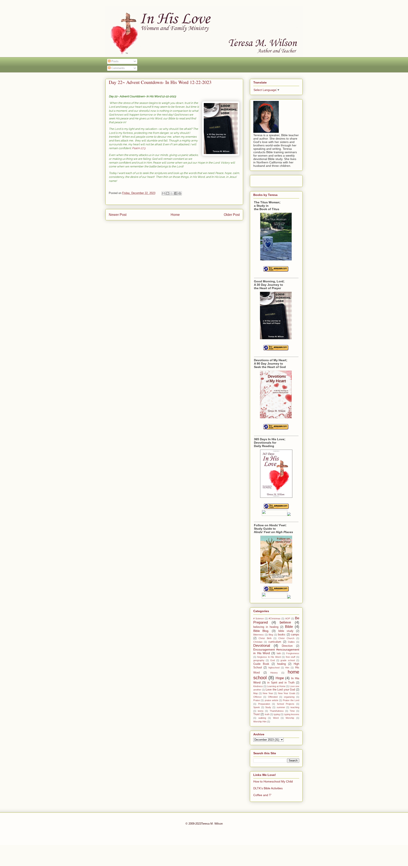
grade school (287, 660)
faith (279, 653)
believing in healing (265, 626)
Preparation (264, 704)
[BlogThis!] (168, 193)
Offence (257, 697)
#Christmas (274, 618)
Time (292, 711)
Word (276, 718)
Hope (280, 678)
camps (295, 634)
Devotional (261, 646)
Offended (273, 697)
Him (287, 667)
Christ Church (286, 638)
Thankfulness (277, 711)
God (272, 660)
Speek (256, 707)
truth (267, 714)
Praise (256, 700)
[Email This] (164, 193)
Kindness (258, 686)
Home (175, 214)
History (274, 672)
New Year (268, 693)
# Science (258, 618)
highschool (273, 667)
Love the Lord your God (280, 689)
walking (262, 718)
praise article (271, 700)
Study (268, 707)
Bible (289, 627)
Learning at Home (276, 686)
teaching (294, 707)
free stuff (290, 657)
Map (255, 693)
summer (281, 707)
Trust (256, 714)
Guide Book (261, 663)
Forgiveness (292, 653)
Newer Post (117, 214)
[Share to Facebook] (176, 193)
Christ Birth (265, 638)
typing (277, 714)
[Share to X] (172, 193)
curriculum (274, 641)
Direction (287, 645)
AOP (287, 618)
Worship (290, 718)
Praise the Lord (291, 700)
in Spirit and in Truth (281, 682)
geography (258, 660)
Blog (271, 634)
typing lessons (291, 714)
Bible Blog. (261, 631)
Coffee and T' (262, 795)
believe (285, 622)
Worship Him (259, 721)
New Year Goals (286, 693)
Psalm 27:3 (138, 148)
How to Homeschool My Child (273, 781)
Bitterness (258, 634)
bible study (285, 631)
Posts (114, 61)
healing (281, 663)
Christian (257, 642)
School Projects (285, 704)
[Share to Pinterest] (180, 193)
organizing (289, 697)
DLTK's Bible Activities (268, 788)
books (281, 634)
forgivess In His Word (269, 657)
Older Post (232, 214)
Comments (117, 68)
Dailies (291, 642)
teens (261, 711)
